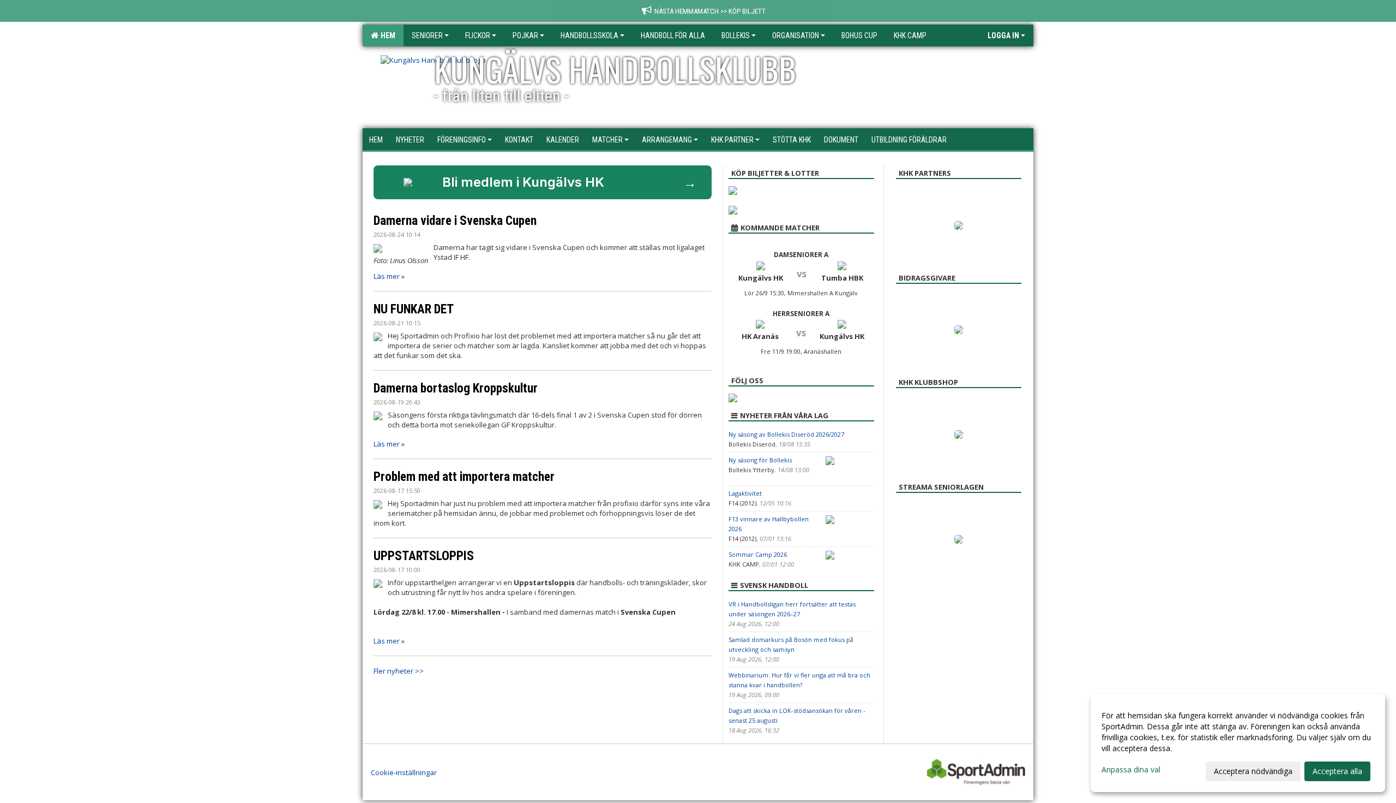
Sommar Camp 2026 (758, 554)
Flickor (477, 35)
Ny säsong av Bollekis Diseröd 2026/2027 (786, 434)
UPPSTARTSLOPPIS (424, 556)
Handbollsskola (589, 35)
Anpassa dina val (1131, 770)
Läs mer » (389, 276)
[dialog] (1238, 743)
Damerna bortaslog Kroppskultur (456, 388)
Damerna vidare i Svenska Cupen (455, 220)
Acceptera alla (1337, 771)
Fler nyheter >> (399, 671)
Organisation (795, 35)
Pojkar (525, 35)
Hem (386, 35)
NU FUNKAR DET (414, 309)
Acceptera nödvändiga (1253, 771)
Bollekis (735, 35)
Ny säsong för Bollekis (760, 460)
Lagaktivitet (745, 493)
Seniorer (427, 35)
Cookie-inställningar (404, 772)
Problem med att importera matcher (464, 476)
